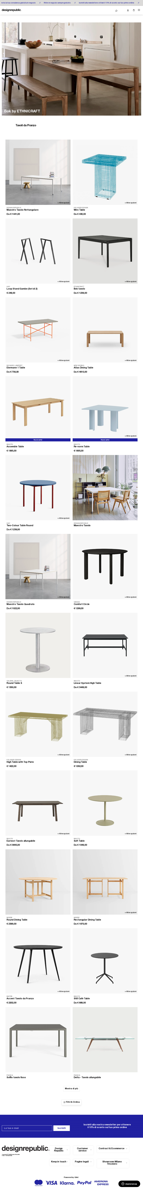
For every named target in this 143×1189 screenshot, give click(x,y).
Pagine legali (82, 1162)
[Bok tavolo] (105, 251)
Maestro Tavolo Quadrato (20, 604)
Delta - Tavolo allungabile (87, 1078)
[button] (116, 11)
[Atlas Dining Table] (105, 330)
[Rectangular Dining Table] (105, 882)
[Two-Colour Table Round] (38, 487)
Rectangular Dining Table (87, 920)
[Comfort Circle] (105, 566)
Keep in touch (58, 1162)
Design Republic (59, 1150)
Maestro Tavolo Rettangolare (23, 210)
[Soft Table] (105, 803)
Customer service (82, 1150)
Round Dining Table (17, 920)
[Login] (128, 10)
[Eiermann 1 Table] (38, 330)
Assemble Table (15, 447)
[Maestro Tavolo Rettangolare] (38, 172)
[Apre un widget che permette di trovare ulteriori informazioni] (129, 1184)
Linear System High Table (87, 683)
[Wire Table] (105, 172)
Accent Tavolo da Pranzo (20, 999)
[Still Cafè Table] (105, 961)
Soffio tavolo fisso (16, 1078)
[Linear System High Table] (105, 645)
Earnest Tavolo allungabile (21, 841)
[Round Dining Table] (38, 882)
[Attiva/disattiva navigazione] (139, 10)
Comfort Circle (82, 604)
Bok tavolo (79, 289)
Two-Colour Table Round (20, 526)
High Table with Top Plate (20, 762)
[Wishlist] (122, 10)
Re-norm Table (82, 447)
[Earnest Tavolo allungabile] (38, 803)
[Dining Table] (105, 724)
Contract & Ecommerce (111, 1149)
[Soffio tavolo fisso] (38, 1039)
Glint (76, 1177)
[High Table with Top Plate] (38, 724)
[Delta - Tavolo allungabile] (105, 1039)
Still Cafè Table (82, 999)
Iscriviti (62, 1128)
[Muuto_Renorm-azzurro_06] (71, 69)
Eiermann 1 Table (16, 368)
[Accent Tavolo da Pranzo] (38, 961)
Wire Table (79, 210)
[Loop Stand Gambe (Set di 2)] (38, 251)
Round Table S (14, 683)
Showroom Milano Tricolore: (112, 1163)
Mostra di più (71, 1089)
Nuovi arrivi (38, 440)
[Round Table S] (38, 645)
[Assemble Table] (38, 409)
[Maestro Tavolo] (105, 487)
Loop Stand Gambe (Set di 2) (22, 289)
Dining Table (80, 762)
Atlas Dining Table (83, 368)
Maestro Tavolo (82, 526)
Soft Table (79, 841)
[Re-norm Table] (105, 409)
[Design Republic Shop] (11, 10)
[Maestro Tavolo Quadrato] (38, 566)
